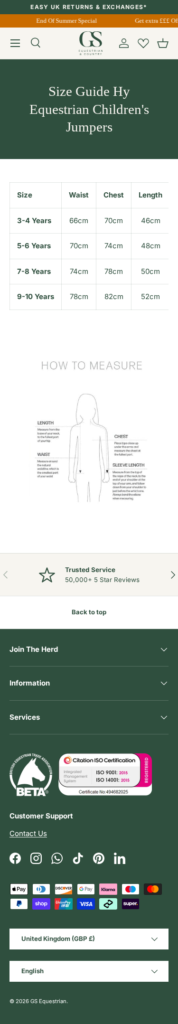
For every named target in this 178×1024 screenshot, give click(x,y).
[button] (162, 43)
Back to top (89, 612)
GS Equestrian (48, 1001)
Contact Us (28, 833)
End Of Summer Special (66, 20)
